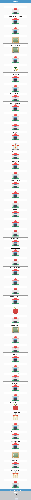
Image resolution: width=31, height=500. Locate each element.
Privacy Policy (15, 494)
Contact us (12, 490)
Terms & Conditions (15, 495)
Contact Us (15, 493)
